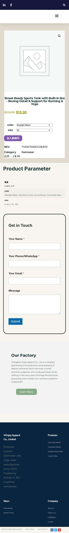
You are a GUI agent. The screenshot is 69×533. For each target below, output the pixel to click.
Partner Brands (8, 508)
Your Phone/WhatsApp (24, 256)
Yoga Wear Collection (54, 447)
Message (14, 290)
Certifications (52, 517)
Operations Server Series (55, 451)
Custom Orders (53, 456)
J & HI (16, 156)
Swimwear (28, 152)
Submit (15, 321)
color (10, 124)
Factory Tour (52, 513)
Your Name (17, 238)
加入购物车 (13, 138)
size (10, 130)
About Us (51, 508)
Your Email (16, 273)
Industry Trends (9, 513)
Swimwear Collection (54, 442)
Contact (50, 522)
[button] (64, 4)
